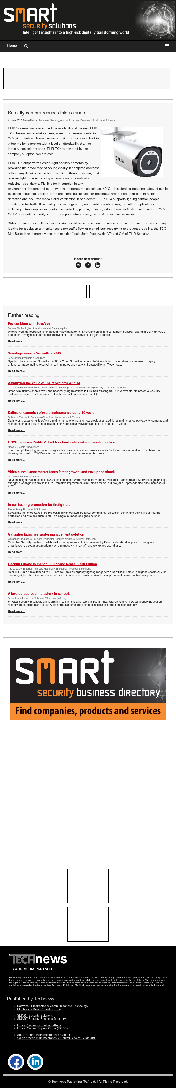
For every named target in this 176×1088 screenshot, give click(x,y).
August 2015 (15, 120)
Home (12, 46)
